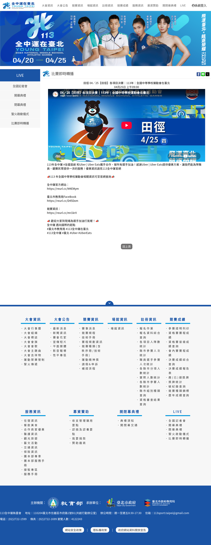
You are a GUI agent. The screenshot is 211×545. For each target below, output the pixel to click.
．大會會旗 (29, 342)
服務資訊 (33, 411)
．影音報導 (58, 351)
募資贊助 (81, 411)
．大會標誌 (29, 337)
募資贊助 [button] (152, 5)
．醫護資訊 (29, 434)
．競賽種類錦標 (177, 391)
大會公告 (62, 319)
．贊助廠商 (77, 443)
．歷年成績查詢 (177, 395)
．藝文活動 (29, 443)
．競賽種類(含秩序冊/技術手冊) (89, 350)
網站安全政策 (73, 530)
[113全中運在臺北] (105, 38)
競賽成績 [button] (122, 5)
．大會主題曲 (31, 351)
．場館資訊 (116, 328)
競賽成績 (178, 319)
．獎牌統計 (174, 382)
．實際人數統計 (148, 377)
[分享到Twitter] (207, 74)
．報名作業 (145, 328)
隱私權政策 (100, 530)
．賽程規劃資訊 (90, 342)
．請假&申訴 (88, 364)
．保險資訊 (29, 452)
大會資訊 (33, 319)
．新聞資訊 (58, 333)
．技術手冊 (87, 337)
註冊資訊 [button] (107, 5)
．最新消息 (58, 328)
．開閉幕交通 (127, 425)
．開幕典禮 (174, 425)
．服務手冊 (29, 474)
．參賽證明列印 (177, 328)
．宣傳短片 (58, 342)
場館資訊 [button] (92, 5)
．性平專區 (58, 355)
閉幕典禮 (20, 105)
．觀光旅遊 (29, 438)
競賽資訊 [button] (77, 5)
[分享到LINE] (203, 74)
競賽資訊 (91, 319)
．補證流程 (87, 368)
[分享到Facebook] (198, 74)
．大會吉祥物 (31, 355)
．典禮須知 (126, 420)
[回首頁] (19, 3)
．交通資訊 (29, 447)
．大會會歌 (29, 346)
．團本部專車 (31, 456)
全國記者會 (20, 86)
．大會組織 (29, 333)
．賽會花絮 (58, 337)
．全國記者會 (175, 420)
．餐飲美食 (29, 425)
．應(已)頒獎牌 (177, 377)
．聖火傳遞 (29, 364)
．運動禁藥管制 (33, 359)
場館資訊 (120, 319)
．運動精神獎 (88, 359)
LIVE (177, 411)
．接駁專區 (29, 469)
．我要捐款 (77, 438)
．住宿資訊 (29, 420)
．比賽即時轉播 (177, 438)
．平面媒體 (58, 346)
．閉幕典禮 (174, 429)
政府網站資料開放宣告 (132, 530)
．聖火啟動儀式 (177, 434)
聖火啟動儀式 (20, 114)
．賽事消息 (87, 328)
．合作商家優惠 (33, 429)
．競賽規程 (87, 333)
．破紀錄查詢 (175, 386)
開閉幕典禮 (130, 411)
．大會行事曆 (31, 328)
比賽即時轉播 (20, 123)
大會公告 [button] (62, 5)
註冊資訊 (149, 319)
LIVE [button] (183, 5)
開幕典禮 (20, 95)
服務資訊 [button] (137, 5)
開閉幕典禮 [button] (169, 5)
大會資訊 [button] (47, 5)
